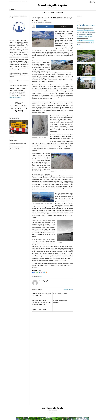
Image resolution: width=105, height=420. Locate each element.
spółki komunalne (80, 42)
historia (82, 32)
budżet (89, 25)
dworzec (81, 30)
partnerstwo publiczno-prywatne (82, 38)
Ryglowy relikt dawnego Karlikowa (60, 301)
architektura (82, 25)
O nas (44, 12)
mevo (77, 34)
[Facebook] (33, 272)
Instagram (24, 1)
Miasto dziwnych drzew (60, 293)
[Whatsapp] (37, 272)
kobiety (86, 32)
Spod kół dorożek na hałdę (39, 309)
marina (94, 32)
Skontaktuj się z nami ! (15, 97)
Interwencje (51, 12)
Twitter (19, 1)
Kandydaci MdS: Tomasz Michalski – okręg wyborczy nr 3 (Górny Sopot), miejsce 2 (41, 302)
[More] (46, 272)
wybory (87, 42)
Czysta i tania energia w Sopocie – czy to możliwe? (41, 294)
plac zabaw (87, 40)
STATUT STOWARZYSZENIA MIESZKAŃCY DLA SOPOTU (19, 107)
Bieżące (40, 276)
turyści (84, 42)
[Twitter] (35, 272)
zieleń (78, 44)
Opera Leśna (85, 36)
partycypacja (80, 40)
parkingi (91, 36)
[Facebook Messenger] (43, 272)
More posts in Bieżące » (68, 289)
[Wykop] (39, 272)
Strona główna (59, 12)
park (88, 36)
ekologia (86, 30)
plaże (90, 40)
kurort (90, 32)
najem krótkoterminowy (83, 34)
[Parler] (41, 272)
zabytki (91, 42)
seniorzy (92, 40)
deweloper (86, 28)
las (92, 32)
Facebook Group (13, 1)
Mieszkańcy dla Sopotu (52, 5)
